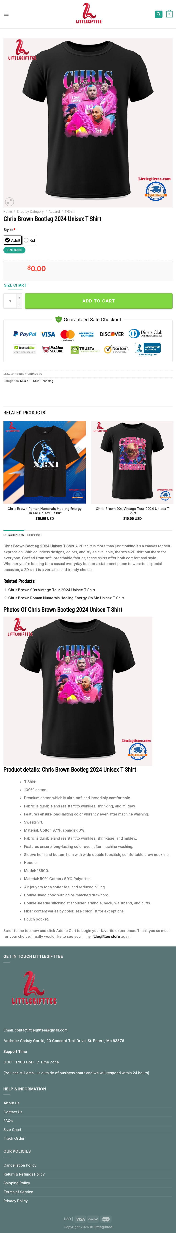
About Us (11, 1103)
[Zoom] (9, 201)
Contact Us (12, 1112)
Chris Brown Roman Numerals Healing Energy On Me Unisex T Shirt (45, 511)
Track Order (14, 1138)
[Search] (159, 14)
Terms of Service (18, 1192)
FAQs (8, 1120)
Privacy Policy (15, 1201)
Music (24, 381)
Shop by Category (30, 211)
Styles (9, 230)
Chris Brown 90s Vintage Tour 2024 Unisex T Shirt (132, 511)
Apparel (54, 211)
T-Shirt (69, 211)
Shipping (34, 535)
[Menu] (6, 14)
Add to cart (98, 300)
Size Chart (12, 1129)
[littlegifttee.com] (88, 14)
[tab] (13, 535)
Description (13, 535)
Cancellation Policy (19, 1165)
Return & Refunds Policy (24, 1174)
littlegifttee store (106, 936)
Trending (47, 381)
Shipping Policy (16, 1183)
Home (7, 211)
